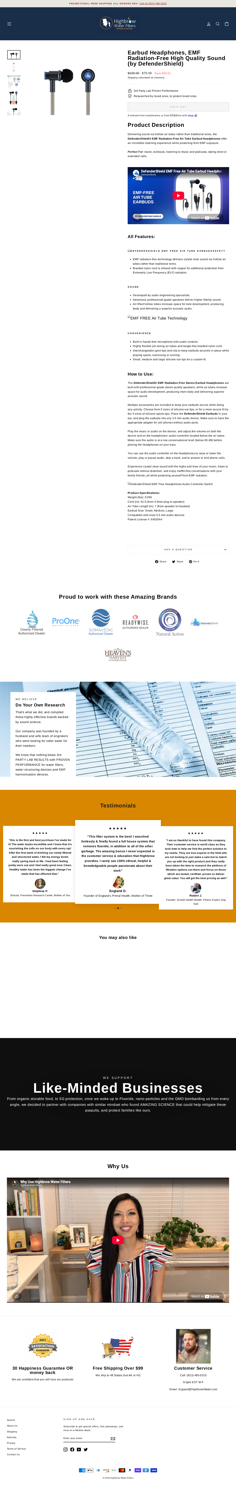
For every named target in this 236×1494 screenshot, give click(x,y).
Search (11, 1420)
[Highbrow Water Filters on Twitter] (86, 1449)
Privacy (11, 1443)
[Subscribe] (113, 1438)
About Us (12, 1425)
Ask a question (178, 549)
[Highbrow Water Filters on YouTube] (79, 1449)
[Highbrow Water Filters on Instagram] (65, 1449)
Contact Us (13, 1454)
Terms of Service (16, 1448)
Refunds (12, 1437)
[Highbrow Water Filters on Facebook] (72, 1449)
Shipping (133, 77)
